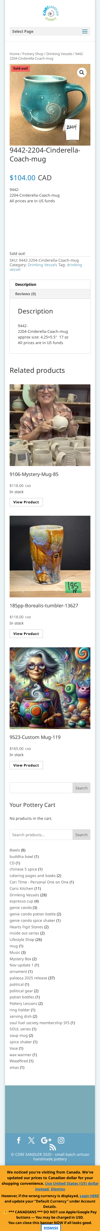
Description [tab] (25, 284)
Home (14, 53)
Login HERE (89, 1195)
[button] (82, 72)
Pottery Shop (32, 53)
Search (81, 834)
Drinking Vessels (59, 53)
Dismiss (58, 1189)
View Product (26, 502)
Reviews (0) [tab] (25, 293)
